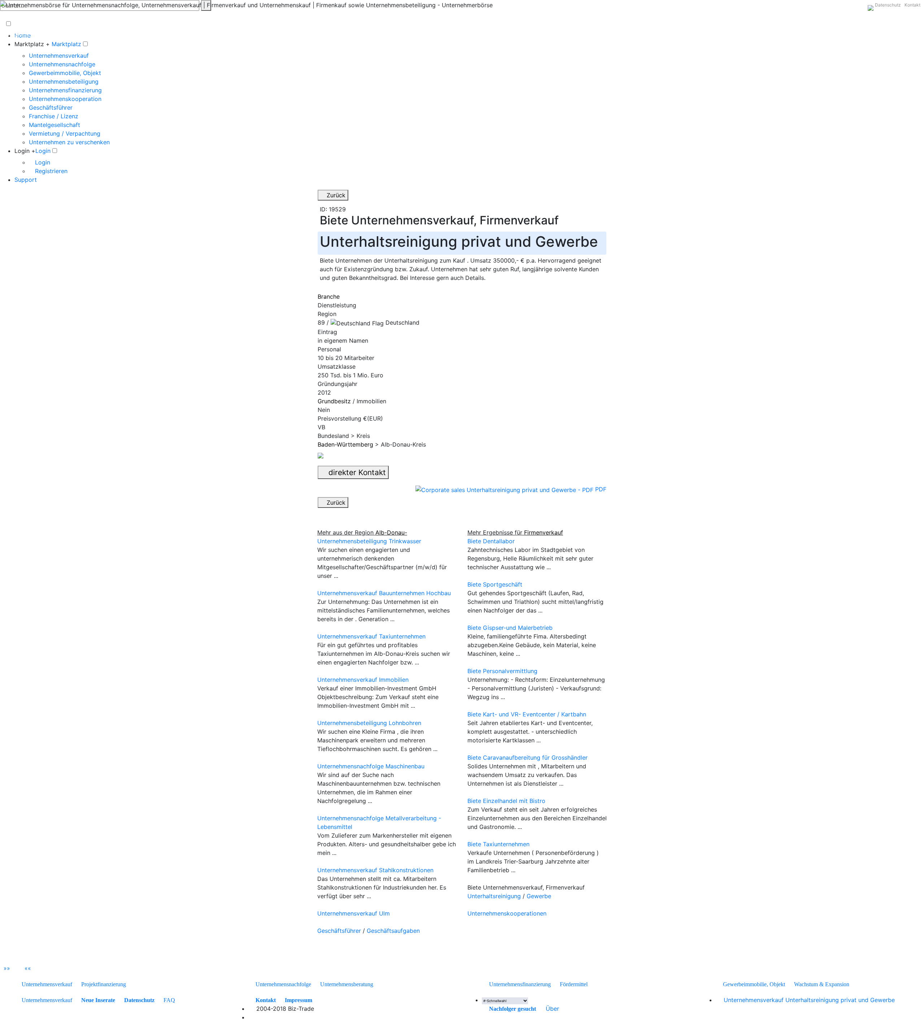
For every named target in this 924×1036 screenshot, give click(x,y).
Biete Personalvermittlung (502, 671)
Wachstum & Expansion (821, 984)
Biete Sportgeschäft (494, 584)
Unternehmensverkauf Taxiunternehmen (371, 636)
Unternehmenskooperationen (506, 913)
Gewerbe (539, 896)
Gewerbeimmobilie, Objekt (65, 72)
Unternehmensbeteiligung (64, 81)
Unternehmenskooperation (65, 98)
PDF (599, 489)
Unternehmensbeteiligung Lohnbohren (369, 722)
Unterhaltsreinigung (494, 896)
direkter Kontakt (356, 472)
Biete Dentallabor (491, 541)
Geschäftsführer (51, 107)
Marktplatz (66, 44)
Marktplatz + (32, 44)
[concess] (540, 1008)
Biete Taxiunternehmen (498, 844)
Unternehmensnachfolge (62, 64)
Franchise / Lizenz (53, 116)
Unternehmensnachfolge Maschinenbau (370, 766)
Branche (329, 296)
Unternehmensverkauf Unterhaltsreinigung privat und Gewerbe (809, 1000)
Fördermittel (574, 984)
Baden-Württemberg (345, 444)
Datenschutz (888, 5)
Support (25, 179)
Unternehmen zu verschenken (69, 142)
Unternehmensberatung (346, 984)
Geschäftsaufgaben (393, 930)
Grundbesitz (334, 401)
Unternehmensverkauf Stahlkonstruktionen (375, 870)
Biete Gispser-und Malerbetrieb (510, 627)
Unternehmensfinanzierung (65, 90)
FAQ (169, 1000)
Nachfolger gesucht (512, 1009)
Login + (24, 150)
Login (43, 150)
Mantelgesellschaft (54, 124)
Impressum (298, 1000)
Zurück (335, 195)
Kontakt (912, 5)
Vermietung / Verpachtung (64, 133)
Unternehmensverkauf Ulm (353, 913)
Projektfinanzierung (103, 984)
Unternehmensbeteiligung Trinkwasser (369, 541)
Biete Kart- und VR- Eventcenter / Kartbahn (526, 714)
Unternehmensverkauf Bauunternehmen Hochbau (384, 593)
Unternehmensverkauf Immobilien (363, 679)
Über (552, 1008)
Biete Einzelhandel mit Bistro (506, 800)
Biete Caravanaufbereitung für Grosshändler (527, 757)
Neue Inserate (98, 1000)
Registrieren (50, 171)
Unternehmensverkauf (59, 55)
